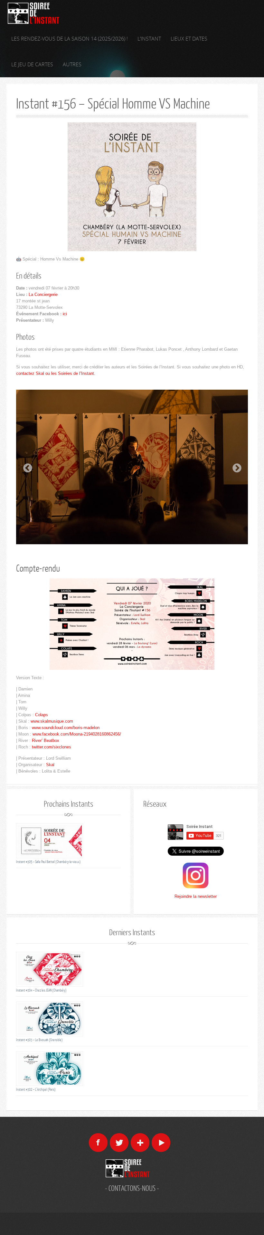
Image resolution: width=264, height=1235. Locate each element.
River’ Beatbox (45, 740)
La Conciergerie (43, 294)
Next (235, 466)
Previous (26, 466)
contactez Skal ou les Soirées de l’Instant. (55, 373)
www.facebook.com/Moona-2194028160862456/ (77, 734)
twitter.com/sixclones (51, 747)
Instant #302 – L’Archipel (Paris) (36, 1089)
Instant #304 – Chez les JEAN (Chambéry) (41, 990)
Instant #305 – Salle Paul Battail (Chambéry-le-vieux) (48, 862)
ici (65, 313)
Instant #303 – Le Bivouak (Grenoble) (39, 1040)
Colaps (41, 714)
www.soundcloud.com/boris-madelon (65, 727)
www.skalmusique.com (52, 721)
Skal (50, 764)
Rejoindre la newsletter (195, 896)
